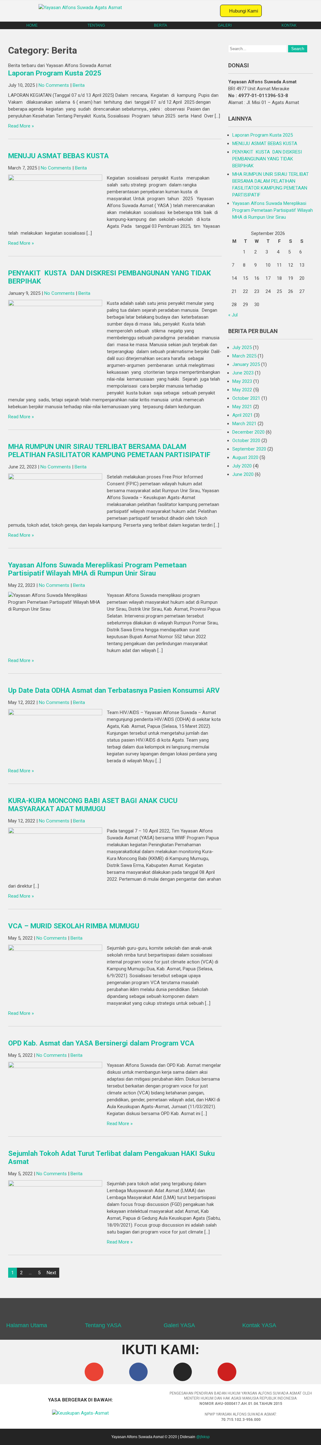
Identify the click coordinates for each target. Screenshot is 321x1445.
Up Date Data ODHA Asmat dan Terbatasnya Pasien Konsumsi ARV (114, 690)
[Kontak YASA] (250, 1312)
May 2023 (242, 381)
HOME (32, 25)
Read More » (21, 126)
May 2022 (242, 390)
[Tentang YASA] (93, 1312)
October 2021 (246, 398)
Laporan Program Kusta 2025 (54, 73)
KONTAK (289, 25)
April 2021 (242, 415)
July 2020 (242, 466)
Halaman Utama (26, 1325)
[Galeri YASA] (171, 1312)
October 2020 (246, 440)
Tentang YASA (103, 1325)
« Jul (233, 315)
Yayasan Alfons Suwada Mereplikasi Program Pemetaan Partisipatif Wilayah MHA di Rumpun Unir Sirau (97, 569)
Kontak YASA (259, 1325)
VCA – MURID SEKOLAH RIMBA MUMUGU (73, 926)
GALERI (225, 25)
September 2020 (249, 449)
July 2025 (242, 347)
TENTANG (96, 25)
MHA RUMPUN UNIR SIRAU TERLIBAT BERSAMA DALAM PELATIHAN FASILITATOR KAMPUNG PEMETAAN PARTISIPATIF (109, 450)
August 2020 (245, 457)
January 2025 (246, 364)
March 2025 (244, 356)
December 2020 (248, 432)
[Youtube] (227, 1372)
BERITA (160, 25)
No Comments (54, 85)
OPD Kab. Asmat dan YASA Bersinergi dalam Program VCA (101, 1043)
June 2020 (243, 474)
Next (51, 1272)
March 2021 (244, 423)
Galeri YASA (179, 1325)
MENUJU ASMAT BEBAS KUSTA (58, 156)
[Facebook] (138, 1372)
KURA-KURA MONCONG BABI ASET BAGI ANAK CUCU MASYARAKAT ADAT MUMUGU (92, 804)
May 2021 (242, 407)
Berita (79, 85)
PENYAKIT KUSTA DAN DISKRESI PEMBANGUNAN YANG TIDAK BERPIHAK (267, 159)
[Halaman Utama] (14, 1312)
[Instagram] (182, 1372)
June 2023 (243, 373)
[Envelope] (94, 1372)
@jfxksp (203, 1437)
